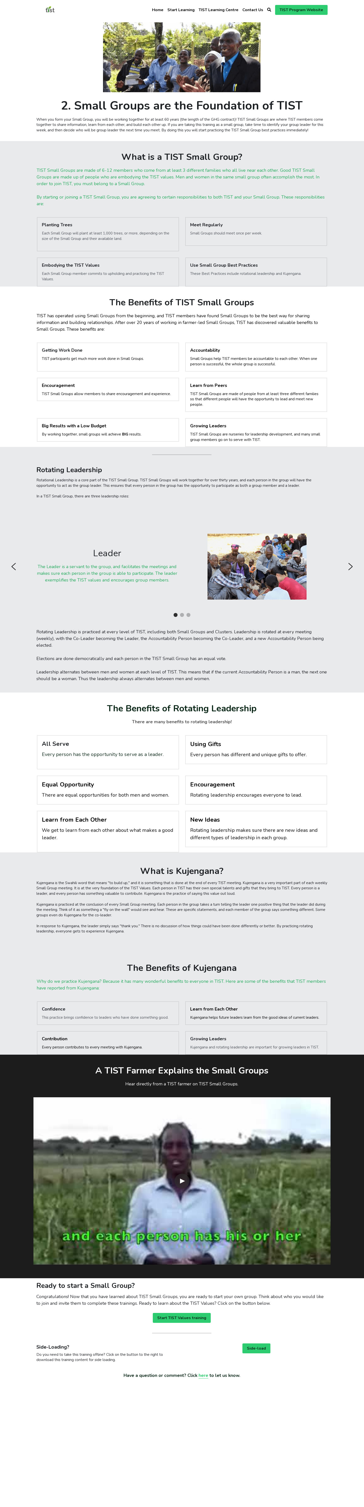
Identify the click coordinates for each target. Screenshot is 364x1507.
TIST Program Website (301, 10)
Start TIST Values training (181, 1318)
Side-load (256, 1348)
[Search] (269, 10)
